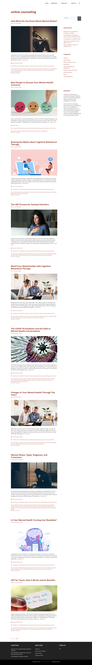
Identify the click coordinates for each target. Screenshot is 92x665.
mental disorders (45, 128)
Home (46, 3)
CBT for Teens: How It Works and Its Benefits (33, 580)
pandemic (50, 380)
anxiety (30, 502)
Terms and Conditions (40, 651)
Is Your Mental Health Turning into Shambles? (34, 520)
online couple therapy (15, 70)
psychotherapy (18, 71)
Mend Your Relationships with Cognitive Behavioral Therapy (31, 267)
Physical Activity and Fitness (70, 70)
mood (21, 506)
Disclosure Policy (39, 655)
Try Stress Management (46, 661)
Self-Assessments (68, 72)
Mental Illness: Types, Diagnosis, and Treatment (29, 456)
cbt (29, 66)
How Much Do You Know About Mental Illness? (34, 21)
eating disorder (30, 505)
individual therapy (22, 68)
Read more (25, 60)
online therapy (44, 70)
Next (17, 638)
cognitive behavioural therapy (36, 66)
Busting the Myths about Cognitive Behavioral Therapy (34, 143)
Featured (14, 63)
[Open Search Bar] (79, 3)
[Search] (79, 18)
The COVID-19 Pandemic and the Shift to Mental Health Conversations (31, 329)
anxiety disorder (35, 502)
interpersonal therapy (31, 68)
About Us (73, 3)
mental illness (46, 68)
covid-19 (54, 376)
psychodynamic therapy (16, 193)
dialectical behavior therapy (17, 378)
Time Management (68, 76)
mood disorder (26, 506)
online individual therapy (26, 70)
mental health (39, 68)
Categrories (54, 3)
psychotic (50, 507)
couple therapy (46, 66)
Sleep (65, 74)
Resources (64, 3)
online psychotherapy (36, 70)
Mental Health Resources (70, 62)
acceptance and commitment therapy (20, 66)
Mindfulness (66, 64)
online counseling (52, 68)
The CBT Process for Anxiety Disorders (30, 204)
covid (51, 376)
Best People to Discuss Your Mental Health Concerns (32, 83)
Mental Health (20, 63)
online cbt (30, 192)
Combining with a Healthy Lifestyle (72, 39)
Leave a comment (16, 72)
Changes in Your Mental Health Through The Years (33, 393)
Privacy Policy (38, 653)
